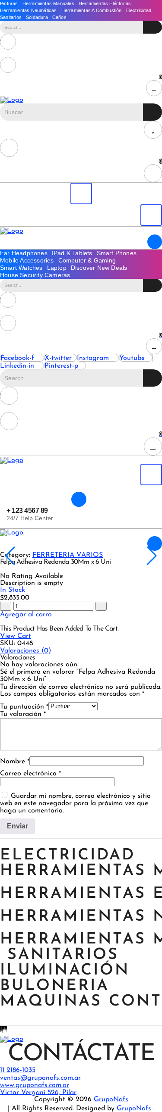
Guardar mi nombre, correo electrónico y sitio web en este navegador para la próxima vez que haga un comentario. (75, 803)
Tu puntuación (24, 706)
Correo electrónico (30, 773)
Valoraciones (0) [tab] (25, 650)
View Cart (15, 636)
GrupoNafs (111, 1099)
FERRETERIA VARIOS (67, 555)
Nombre (14, 761)
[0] (81, 42)
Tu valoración (23, 714)
